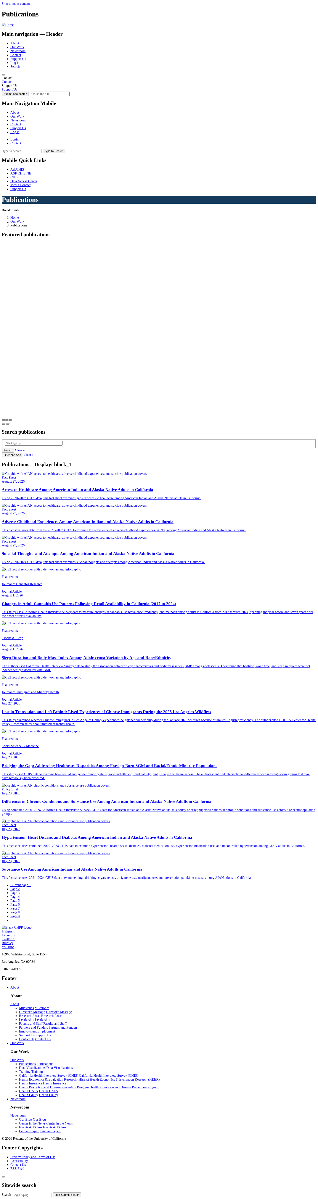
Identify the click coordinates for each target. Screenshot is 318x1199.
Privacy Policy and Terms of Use (32, 1157)
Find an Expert (29, 1131)
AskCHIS (17, 169)
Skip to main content (16, 3)
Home (14, 217)
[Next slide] (8, 424)
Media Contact (20, 185)
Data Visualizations (32, 1068)
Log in (14, 63)
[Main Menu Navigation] (3, 75)
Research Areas (29, 1016)
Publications (27, 1064)
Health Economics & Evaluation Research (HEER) (54, 1079)
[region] (159, 80)
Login (14, 139)
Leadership (26, 1019)
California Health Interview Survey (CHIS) (48, 1075)
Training (25, 1071)
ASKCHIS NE (20, 173)
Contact (15, 55)
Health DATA (28, 1091)
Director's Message (32, 1012)
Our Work (17, 47)
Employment (28, 1031)
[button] (3, 420)
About (14, 43)
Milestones (26, 1008)
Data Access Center (23, 181)
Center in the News (32, 1123)
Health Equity (28, 1095)
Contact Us (26, 1039)
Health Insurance (30, 1083)
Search (15, 66)
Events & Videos (30, 1127)
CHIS (14, 177)
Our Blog (25, 1119)
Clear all (20, 450)
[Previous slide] (3, 424)
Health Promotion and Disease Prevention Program (54, 1087)
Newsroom (18, 51)
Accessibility (19, 1161)
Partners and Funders (33, 1027)
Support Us (18, 59)
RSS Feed (17, 1168)
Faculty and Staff (30, 1023)
